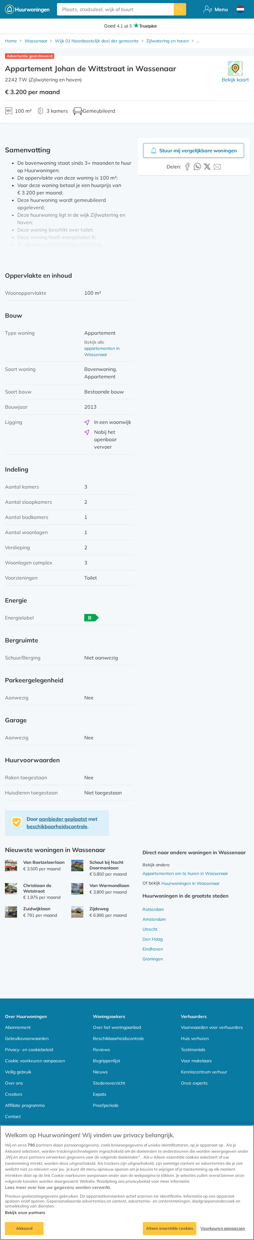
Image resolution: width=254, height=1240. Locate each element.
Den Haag (152, 939)
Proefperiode (106, 1105)
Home (11, 41)
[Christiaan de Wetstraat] (11, 888)
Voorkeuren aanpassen (222, 1228)
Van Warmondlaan (109, 885)
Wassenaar (35, 41)
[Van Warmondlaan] (77, 888)
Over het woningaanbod (117, 1027)
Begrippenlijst (106, 1061)
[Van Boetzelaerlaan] (11, 865)
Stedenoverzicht (109, 1083)
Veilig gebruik (18, 1072)
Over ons (14, 1083)
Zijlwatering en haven (167, 41)
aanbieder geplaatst (63, 819)
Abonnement (18, 1027)
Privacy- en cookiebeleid (29, 1049)
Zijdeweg (99, 909)
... (197, 41)
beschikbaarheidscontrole (57, 826)
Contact (13, 1116)
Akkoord (24, 1228)
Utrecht (149, 929)
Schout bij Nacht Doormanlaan (106, 865)
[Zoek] (180, 9)
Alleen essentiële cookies (169, 1228)
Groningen (152, 959)
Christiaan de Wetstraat (37, 888)
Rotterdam (153, 909)
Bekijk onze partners (25, 1212)
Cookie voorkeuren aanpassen (35, 1061)
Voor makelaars (196, 1061)
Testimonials (193, 1049)
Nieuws (100, 1072)
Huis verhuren (195, 1038)
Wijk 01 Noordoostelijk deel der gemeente (97, 41)
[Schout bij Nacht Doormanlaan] (77, 865)
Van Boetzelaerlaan (43, 862)
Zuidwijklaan (36, 909)
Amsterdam (154, 919)
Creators (13, 1094)
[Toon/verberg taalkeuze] (240, 9)
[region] (127, 1182)
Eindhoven (152, 949)
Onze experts (194, 1083)
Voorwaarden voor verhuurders (212, 1027)
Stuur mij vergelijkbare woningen (198, 150)
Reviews (101, 1049)
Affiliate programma (25, 1105)
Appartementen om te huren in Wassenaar (185, 873)
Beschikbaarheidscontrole (118, 1038)
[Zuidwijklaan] (11, 912)
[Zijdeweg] (77, 912)
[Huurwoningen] (27, 9)
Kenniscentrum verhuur (204, 1072)
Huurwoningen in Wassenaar (190, 883)
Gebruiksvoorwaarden (27, 1038)
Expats (99, 1094)
